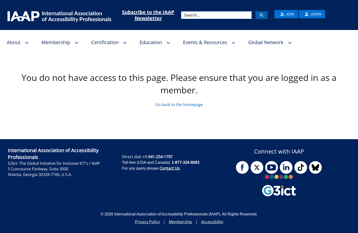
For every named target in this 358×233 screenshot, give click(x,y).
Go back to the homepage (179, 104)
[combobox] (216, 15)
